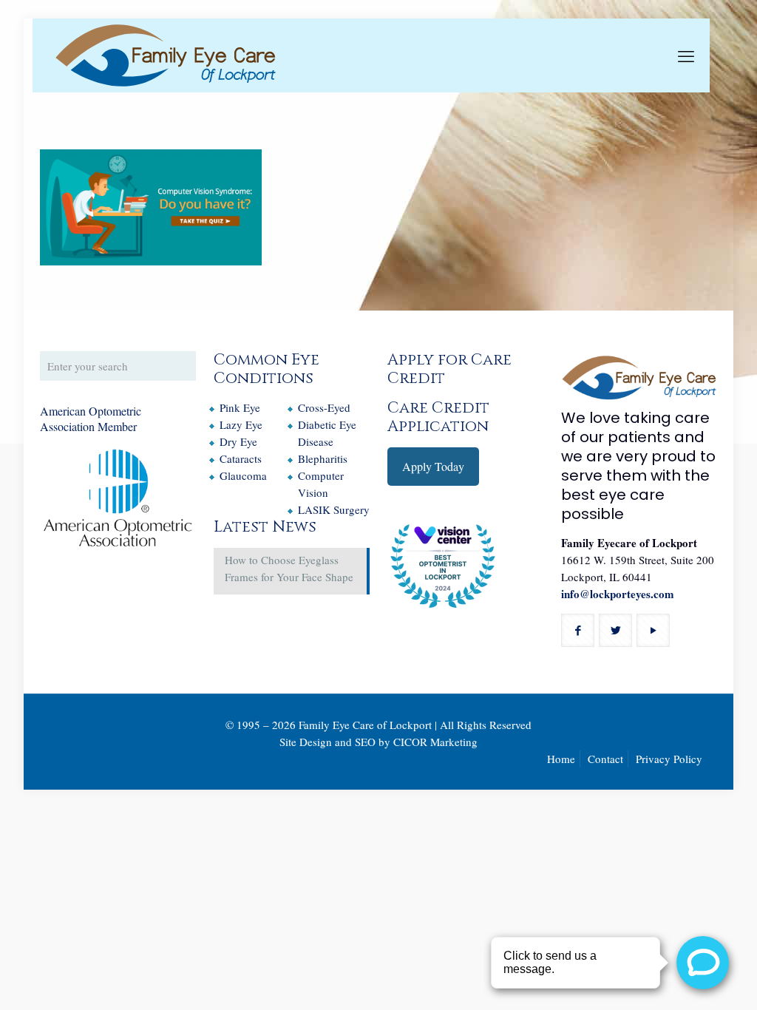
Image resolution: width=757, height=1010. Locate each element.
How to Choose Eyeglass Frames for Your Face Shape (289, 568)
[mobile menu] (686, 55)
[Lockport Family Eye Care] (165, 55)
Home (561, 758)
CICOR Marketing (435, 741)
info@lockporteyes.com (617, 594)
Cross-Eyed (324, 407)
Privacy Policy (669, 758)
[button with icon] (577, 630)
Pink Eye (240, 407)
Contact (605, 758)
